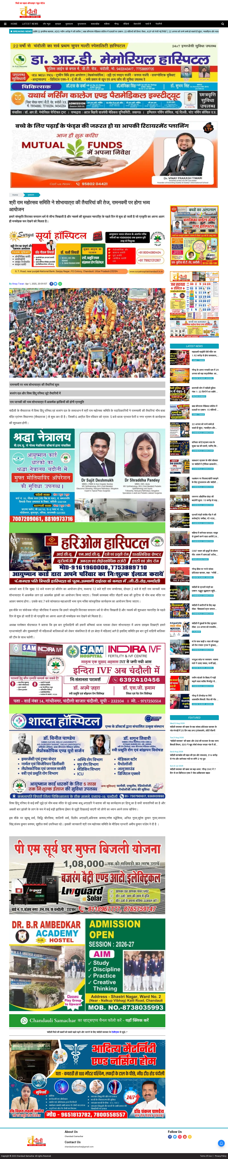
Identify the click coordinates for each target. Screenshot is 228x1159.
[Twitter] (175, 1137)
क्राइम (58, 24)
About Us (71, 1132)
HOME (14, 24)
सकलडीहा (95, 24)
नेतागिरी (159, 24)
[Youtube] (185, 1137)
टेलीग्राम (116, 1032)
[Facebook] (170, 1137)
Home (15, 195)
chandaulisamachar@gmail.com (79, 1147)
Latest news (30, 24)
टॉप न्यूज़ (47, 24)
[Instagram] (180, 1137)
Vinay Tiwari (18, 284)
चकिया (107, 24)
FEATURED (194, 717)
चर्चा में (148, 24)
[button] (5, 24)
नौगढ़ (116, 24)
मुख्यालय (69, 24)
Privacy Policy (220, 1156)
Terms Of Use (206, 1156)
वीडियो (126, 24)
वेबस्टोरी (137, 24)
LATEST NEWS (194, 346)
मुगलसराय (82, 24)
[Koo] (190, 1137)
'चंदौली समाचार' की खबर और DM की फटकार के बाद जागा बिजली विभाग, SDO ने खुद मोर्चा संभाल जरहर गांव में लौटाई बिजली (194, 745)
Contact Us (73, 1142)
